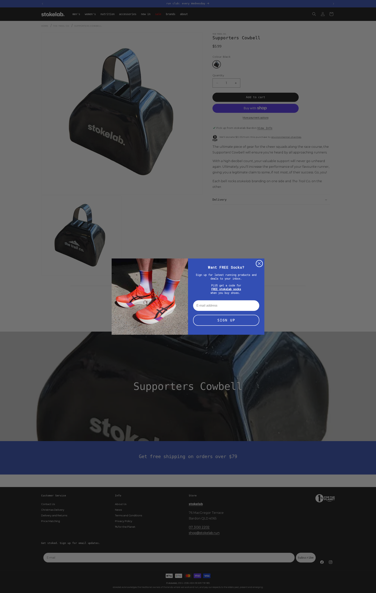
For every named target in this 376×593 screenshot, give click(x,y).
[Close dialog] (259, 263)
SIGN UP (226, 320)
